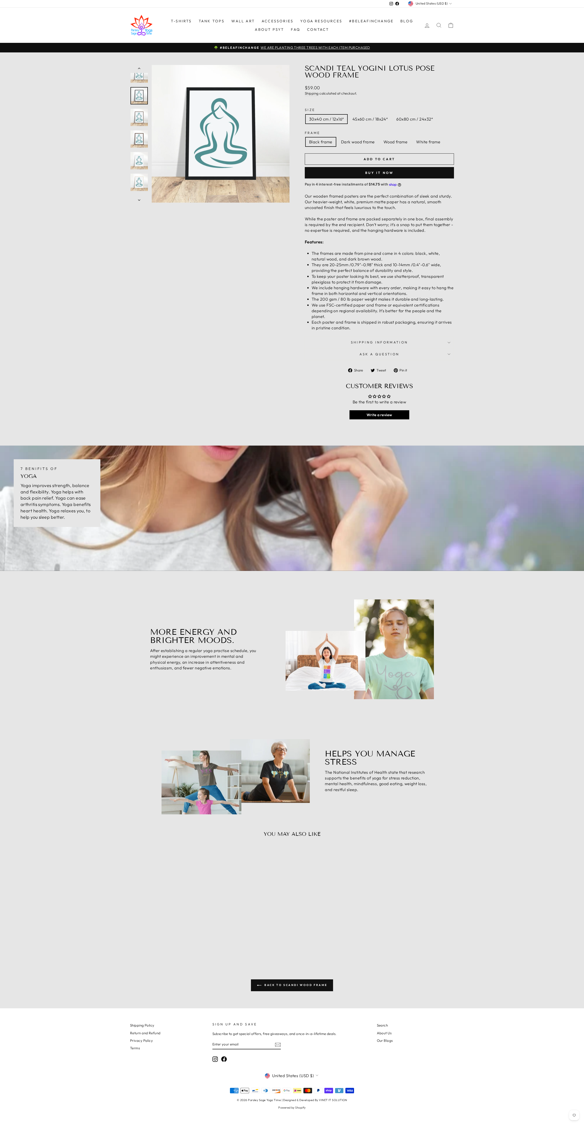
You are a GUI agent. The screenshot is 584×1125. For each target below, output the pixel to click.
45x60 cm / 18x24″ (370, 119)
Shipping (312, 93)
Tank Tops (212, 21)
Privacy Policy (141, 1040)
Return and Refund (145, 1033)
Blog (406, 21)
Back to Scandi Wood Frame (295, 985)
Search (382, 1025)
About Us (384, 1033)
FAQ (295, 29)
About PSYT (269, 29)
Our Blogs (385, 1040)
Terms (135, 1048)
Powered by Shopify (291, 1107)
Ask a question (379, 354)
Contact (318, 29)
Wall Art (243, 21)
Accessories (277, 21)
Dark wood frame (358, 141)
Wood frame (395, 141)
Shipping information (379, 342)
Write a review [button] (379, 415)
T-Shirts (181, 21)
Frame (312, 133)
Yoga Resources (321, 21)
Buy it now (379, 173)
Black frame (320, 141)
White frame (428, 141)
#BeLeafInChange (371, 21)
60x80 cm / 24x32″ (414, 119)
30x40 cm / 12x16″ (326, 119)
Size (310, 110)
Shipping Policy (142, 1025)
